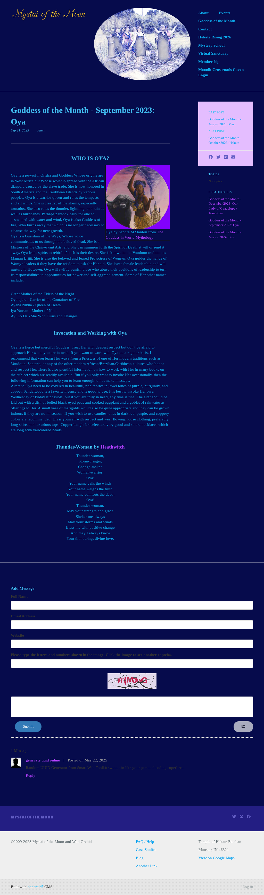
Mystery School (211, 45)
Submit (28, 726)
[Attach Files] (243, 726)
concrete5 (35, 887)
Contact (205, 29)
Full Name (19, 596)
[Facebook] (211, 157)
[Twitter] (218, 157)
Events (224, 13)
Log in (248, 887)
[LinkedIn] (226, 157)
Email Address (23, 616)
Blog (140, 858)
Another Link (147, 866)
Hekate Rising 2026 (214, 37)
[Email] (233, 157)
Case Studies (146, 850)
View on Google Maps (217, 858)
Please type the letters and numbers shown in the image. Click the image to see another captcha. (91, 655)
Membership (208, 62)
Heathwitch (113, 447)
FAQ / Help (145, 842)
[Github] (241, 817)
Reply (30, 775)
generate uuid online (43, 760)
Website (17, 635)
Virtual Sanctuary (213, 53)
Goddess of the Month (216, 21)
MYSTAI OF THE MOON (32, 817)
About (203, 13)
